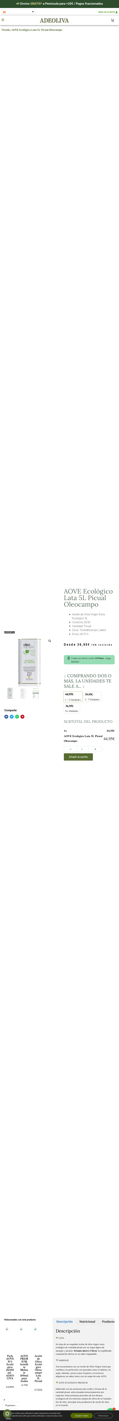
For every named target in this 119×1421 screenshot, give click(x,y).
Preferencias (103, 1415)
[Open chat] (7, 1413)
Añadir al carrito (78, 756)
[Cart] (112, 20)
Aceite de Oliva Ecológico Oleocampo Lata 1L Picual (38, 1369)
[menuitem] (18, 11)
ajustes (8, 1418)
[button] (49, 641)
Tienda (5, 29)
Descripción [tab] (64, 1321)
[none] (18, 11)
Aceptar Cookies (81, 1415)
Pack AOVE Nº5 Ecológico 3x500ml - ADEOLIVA (10, 1367)
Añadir (10, 1395)
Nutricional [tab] (87, 1321)
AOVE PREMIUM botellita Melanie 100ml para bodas (24, 1369)
